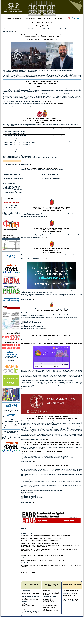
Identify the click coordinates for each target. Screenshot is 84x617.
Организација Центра (48, 599)
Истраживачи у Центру (48, 601)
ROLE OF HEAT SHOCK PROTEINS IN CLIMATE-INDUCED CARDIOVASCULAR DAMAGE (41, 538)
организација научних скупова (50, 610)
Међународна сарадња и (49, 609)
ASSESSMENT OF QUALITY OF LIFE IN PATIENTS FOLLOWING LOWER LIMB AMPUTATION (42, 555)
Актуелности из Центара (28, 609)
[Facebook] (72, 18)
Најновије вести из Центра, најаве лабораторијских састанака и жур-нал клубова (52, 593)
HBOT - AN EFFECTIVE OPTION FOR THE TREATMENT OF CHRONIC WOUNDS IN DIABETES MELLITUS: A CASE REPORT (48, 569)
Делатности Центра (48, 600)
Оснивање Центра (47, 598)
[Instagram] (75, 18)
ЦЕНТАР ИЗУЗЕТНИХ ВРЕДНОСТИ (51, 585)
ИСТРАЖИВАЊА (30, 18)
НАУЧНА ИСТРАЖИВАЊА (31, 585)
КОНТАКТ (60, 18)
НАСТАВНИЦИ (48, 18)
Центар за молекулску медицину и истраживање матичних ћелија (30, 598)
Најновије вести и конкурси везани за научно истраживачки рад (31, 593)
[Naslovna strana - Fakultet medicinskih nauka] (42, 8)
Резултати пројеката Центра (50, 605)
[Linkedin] (77, 18)
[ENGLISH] (69, 18)
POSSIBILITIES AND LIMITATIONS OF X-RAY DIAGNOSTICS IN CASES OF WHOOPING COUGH (42, 560)
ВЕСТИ (17, 18)
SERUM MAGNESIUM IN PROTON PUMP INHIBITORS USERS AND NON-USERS (39, 540)
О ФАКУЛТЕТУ (10, 18)
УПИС (54, 18)
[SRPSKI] (65, 18)
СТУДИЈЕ (22, 18)
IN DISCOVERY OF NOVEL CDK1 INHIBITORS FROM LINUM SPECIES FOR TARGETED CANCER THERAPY (47, 553)
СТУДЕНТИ (40, 18)
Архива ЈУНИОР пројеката (29, 605)
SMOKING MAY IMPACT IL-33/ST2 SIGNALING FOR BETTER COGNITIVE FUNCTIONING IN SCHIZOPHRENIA (46, 531)
